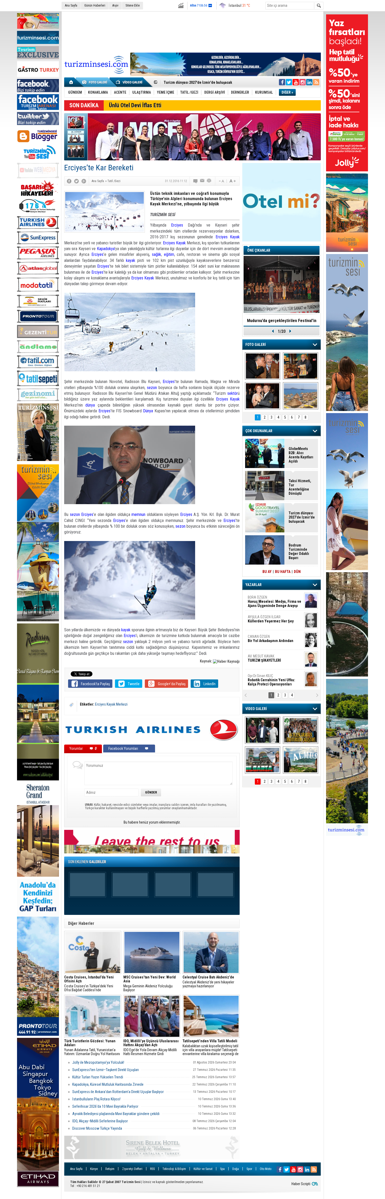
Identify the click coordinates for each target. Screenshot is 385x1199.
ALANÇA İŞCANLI (270, 640)
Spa (222, 1169)
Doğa (235, 1169)
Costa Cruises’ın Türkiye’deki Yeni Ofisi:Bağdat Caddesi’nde (89, 983)
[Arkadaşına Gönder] (202, 181)
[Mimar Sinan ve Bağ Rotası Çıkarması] (262, 730)
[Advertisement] (192, 31)
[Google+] (83, 181)
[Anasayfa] (71, 82)
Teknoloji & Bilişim (174, 1169)
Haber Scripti (301, 1184)
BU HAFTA (282, 572)
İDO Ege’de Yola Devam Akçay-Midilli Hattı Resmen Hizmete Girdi (151, 1047)
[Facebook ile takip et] (282, 82)
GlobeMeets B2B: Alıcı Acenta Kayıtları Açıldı (301, 455)
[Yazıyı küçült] (221, 181)
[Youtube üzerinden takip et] (296, 82)
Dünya (148, 410)
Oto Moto (265, 1169)
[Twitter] (76, 181)
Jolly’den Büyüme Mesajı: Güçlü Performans (199, 82)
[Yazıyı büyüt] (232, 181)
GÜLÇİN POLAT (270, 619)
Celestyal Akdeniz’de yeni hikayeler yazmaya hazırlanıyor (209, 981)
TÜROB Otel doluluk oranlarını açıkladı (281, 320)
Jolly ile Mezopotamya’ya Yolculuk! (98, 1062)
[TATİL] (300, 395)
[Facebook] (69, 181)
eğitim (169, 254)
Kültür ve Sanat (203, 1169)
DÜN (297, 572)
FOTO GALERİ (255, 344)
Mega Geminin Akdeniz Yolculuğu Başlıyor (149, 983)
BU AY (267, 572)
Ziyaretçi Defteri (132, 1169)
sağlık (156, 254)
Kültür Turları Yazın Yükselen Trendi (97, 1077)
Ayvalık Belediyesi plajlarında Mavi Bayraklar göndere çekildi (116, 1114)
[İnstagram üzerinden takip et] (302, 82)
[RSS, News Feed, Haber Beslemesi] (316, 82)
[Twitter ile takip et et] (289, 82)
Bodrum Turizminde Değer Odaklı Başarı (299, 551)
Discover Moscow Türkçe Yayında (97, 1128)
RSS (152, 1169)
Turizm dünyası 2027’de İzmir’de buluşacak (302, 517)
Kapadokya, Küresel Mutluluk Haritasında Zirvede (108, 1084)
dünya (90, 405)
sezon (152, 387)
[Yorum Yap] (195, 181)
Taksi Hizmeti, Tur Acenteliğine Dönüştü (300, 487)
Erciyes (177, 225)
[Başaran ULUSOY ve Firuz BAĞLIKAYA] (262, 366)
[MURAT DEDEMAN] (262, 395)
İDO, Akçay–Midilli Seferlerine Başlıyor (100, 1121)
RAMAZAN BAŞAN (264, 599)
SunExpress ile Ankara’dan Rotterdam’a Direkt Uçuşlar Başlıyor (118, 1092)
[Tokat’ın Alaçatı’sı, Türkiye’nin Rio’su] (300, 760)
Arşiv (115, 5)
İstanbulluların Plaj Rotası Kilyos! (96, 1099)
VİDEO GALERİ (256, 709)
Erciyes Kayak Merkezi (111, 704)
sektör (232, 393)
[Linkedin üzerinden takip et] (309, 82)
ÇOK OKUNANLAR (258, 431)
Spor (249, 1169)
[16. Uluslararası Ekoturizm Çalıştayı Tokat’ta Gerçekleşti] (300, 730)
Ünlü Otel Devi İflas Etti (135, 105)
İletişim (109, 1169)
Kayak (235, 236)
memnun (138, 514)
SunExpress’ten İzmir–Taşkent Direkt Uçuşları (105, 1070)
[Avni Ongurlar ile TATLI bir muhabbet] (300, 366)
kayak (130, 260)
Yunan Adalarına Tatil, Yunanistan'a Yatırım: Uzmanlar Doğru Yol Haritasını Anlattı (92, 1047)
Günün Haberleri (94, 5)
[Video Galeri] (130, 82)
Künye (94, 1169)
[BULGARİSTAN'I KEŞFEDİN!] (262, 760)
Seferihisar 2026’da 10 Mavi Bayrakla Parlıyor (105, 1106)
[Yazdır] (209, 181)
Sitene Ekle (132, 5)
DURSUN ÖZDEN (274, 680)
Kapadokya (105, 248)
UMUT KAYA (268, 660)
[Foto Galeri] (96, 82)
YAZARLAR (253, 585)
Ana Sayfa (71, 5)
